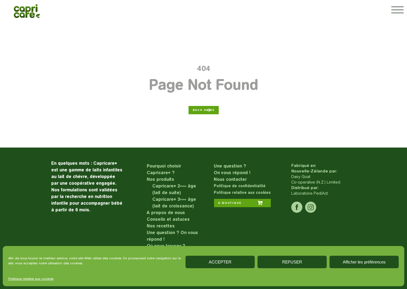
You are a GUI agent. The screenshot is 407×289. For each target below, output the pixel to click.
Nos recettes (161, 226)
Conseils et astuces (168, 219)
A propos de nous (166, 212)
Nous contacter (230, 179)
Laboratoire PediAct (309, 193)
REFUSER (292, 262)
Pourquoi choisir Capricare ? (164, 169)
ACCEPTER (220, 262)
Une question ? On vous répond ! (172, 236)
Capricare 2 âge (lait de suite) (174, 189)
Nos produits (160, 179)
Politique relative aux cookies (30, 279)
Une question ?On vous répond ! (232, 169)
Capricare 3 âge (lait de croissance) (174, 203)
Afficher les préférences (364, 262)
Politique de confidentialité (240, 186)
